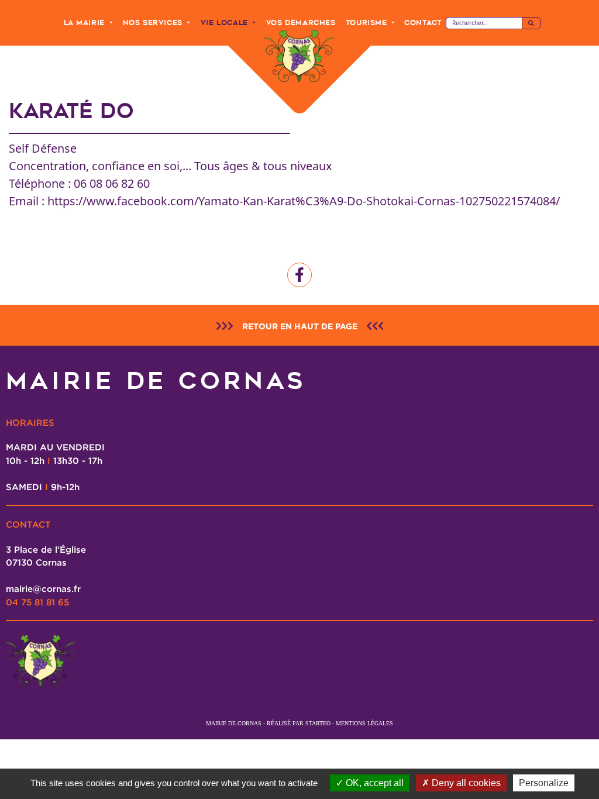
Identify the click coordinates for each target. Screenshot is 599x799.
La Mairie (86, 22)
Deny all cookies (465, 783)
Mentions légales (364, 723)
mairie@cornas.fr (43, 588)
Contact (422, 22)
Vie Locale (226, 22)
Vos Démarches (301, 22)
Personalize (544, 783)
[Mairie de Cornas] (299, 56)
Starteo (318, 723)
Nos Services (154, 22)
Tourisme (368, 22)
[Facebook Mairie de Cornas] (299, 275)
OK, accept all (373, 783)
